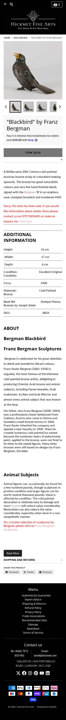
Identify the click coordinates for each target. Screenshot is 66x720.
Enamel (16, 505)
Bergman (30, 192)
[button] (15, 107)
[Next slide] (59, 106)
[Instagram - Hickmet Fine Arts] (30, 673)
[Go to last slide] (6, 106)
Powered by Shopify (46, 706)
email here (25, 221)
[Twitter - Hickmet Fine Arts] (18, 673)
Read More (13, 553)
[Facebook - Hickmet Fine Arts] (24, 673)
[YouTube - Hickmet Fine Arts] (42, 673)
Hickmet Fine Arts (25, 706)
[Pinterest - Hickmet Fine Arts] (36, 673)
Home (7, 37)
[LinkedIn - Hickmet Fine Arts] (47, 673)
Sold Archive (20, 37)
